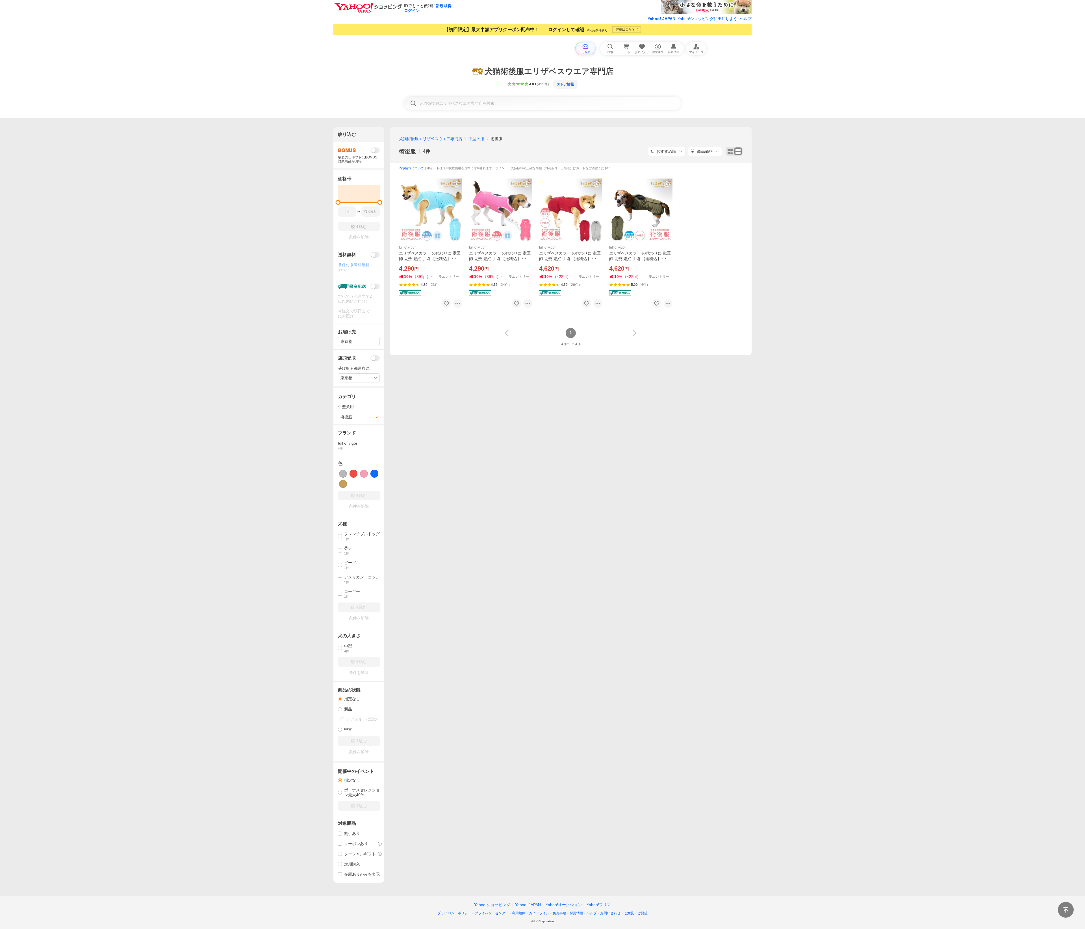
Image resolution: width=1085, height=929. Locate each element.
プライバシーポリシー (454, 913)
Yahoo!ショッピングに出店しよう (707, 18)
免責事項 (559, 913)
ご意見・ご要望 (636, 913)
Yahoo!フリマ (599, 904)
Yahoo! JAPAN (661, 18)
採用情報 (576, 913)
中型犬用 (476, 138)
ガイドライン (539, 913)
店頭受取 (347, 358)
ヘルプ (746, 18)
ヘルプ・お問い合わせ (603, 913)
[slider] (338, 202)
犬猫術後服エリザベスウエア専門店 (430, 138)
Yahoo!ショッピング (492, 904)
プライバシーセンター (492, 913)
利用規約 (519, 913)
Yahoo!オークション (564, 904)
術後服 (407, 151)
